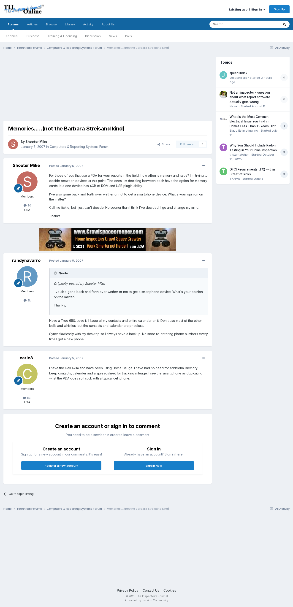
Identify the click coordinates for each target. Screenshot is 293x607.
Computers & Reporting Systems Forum (79, 147)
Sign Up (279, 9)
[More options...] (203, 165)
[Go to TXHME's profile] (223, 171)
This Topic (266, 24)
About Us (108, 24)
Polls (128, 36)
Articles (32, 24)
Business (33, 36)
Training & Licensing (62, 36)
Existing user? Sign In (245, 9)
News (113, 36)
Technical (11, 36)
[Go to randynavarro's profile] (27, 276)
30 (29, 205)
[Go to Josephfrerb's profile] (223, 75)
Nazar (234, 106)
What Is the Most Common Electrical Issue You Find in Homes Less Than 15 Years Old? (253, 121)
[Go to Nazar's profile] (223, 94)
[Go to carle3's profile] (27, 374)
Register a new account (61, 465)
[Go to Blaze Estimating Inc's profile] (223, 119)
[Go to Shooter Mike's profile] (13, 144)
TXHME (235, 178)
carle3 (26, 357)
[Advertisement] (86, 89)
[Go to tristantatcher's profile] (223, 147)
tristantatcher (239, 154)
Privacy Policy (127, 590)
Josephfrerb (238, 77)
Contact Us (151, 590)
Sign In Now (154, 465)
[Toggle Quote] (56, 273)
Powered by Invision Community (146, 600)
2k (29, 300)
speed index (238, 73)
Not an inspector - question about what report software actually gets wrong (250, 97)
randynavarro (26, 260)
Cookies (169, 590)
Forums (13, 24)
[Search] (284, 24)
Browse (51, 24)
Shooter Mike (36, 142)
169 (29, 398)
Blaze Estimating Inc (244, 130)
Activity (88, 24)
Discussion (93, 36)
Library (70, 24)
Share (165, 144)
